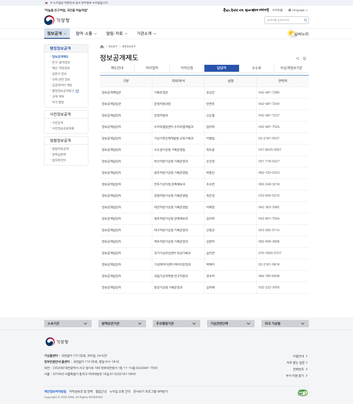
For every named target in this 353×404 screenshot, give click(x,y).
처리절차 (152, 68)
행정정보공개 (129, 46)
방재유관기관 (110, 323)
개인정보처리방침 (55, 391)
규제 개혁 (58, 96)
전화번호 (299, 369)
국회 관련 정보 (61, 79)
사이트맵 (277, 10)
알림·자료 (114, 33)
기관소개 (144, 33)
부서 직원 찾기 (295, 375)
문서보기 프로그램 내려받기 (150, 391)
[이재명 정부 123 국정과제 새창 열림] (246, 10)
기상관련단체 (219, 323)
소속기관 (53, 323)
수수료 (256, 68)
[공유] (297, 58)
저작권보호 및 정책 (81, 391)
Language (298, 10)
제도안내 (117, 68)
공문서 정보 (59, 73)
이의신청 (187, 68)
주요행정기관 (165, 323)
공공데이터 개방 (62, 85)
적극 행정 (58, 102)
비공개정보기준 (291, 68)
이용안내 (299, 356)
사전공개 (57, 122)
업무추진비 (59, 160)
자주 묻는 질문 (296, 362)
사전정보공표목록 (63, 128)
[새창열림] (298, 33)
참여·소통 (84, 33)
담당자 (221, 68)
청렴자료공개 (60, 149)
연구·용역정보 (61, 62)
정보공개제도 (60, 56)
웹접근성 (101, 391)
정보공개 (54, 33)
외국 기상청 (272, 323)
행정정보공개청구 (63, 91)
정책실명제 (59, 154)
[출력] (304, 58)
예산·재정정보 (61, 68)
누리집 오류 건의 (120, 391)
